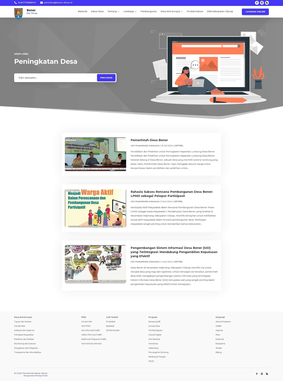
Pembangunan (149, 11)
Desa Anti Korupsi (170, 11)
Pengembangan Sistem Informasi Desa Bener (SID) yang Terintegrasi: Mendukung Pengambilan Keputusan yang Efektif (174, 252)
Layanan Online (255, 11)
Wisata (219, 348)
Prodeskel (110, 321)
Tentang (112, 11)
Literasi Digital (155, 335)
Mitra (218, 335)
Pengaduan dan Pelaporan (26, 348)
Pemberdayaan (155, 330)
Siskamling (153, 348)
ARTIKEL (179, 145)
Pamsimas (153, 343)
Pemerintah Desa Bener (149, 140)
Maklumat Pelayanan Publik (93, 339)
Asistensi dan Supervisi (24, 330)
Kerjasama (220, 343)
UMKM (218, 326)
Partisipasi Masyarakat (24, 335)
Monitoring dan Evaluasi (25, 343)
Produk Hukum (195, 11)
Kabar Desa (97, 11)
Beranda (82, 11)
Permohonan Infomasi (91, 343)
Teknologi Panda (41, 376)
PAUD (151, 361)
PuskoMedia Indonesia (147, 145)
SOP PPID (85, 326)
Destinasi (220, 339)
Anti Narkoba (154, 339)
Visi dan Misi (19, 326)
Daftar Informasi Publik (91, 335)
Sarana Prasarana (223, 321)
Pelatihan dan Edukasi (24, 339)
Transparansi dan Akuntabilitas (27, 352)
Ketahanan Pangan (157, 357)
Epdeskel (110, 326)
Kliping (219, 352)
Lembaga (129, 11)
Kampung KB (154, 321)
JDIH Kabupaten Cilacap (220, 11)
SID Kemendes (112, 330)
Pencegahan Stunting (158, 352)
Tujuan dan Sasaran (23, 321)
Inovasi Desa (154, 326)
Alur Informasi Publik (90, 330)
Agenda (219, 330)
